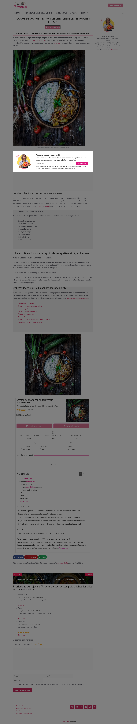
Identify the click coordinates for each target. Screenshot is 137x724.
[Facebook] (81, 707)
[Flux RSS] (94, 707)
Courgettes (30, 481)
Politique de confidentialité (23, 708)
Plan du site (19, 711)
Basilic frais (23, 501)
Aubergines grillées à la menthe (29, 579)
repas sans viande (38, 40)
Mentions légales (20, 706)
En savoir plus (115, 49)
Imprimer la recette (35, 426)
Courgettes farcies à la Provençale (30, 322)
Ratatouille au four (24, 317)
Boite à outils (61, 13)
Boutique (84, 13)
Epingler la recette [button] (72, 426)
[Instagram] (72, 707)
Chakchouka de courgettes (27, 311)
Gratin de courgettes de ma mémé (30, 306)
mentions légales (62, 563)
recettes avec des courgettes (77, 298)
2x (84, 474)
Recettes (17, 13)
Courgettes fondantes (26, 303)
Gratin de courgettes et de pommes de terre (34, 319)
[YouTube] (90, 707)
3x (87, 474)
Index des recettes (115, 5)
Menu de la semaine (32, 13)
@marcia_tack (64, 548)
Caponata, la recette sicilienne (69, 579)
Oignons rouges (26, 478)
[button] (122, 13)
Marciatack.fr (73, 721)
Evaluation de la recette (21, 645)
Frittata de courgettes (26, 314)
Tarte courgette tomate (26, 309)
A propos (74, 13)
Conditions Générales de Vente (24, 713)
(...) (110, 49)
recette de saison (43, 206)
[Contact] (86, 707)
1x (80, 474)
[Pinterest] (77, 707)
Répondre (21, 605)
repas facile (57, 43)
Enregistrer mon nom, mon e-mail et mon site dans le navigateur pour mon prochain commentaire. (49, 684)
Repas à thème (46, 13)
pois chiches (30, 487)
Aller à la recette (54, 27)
